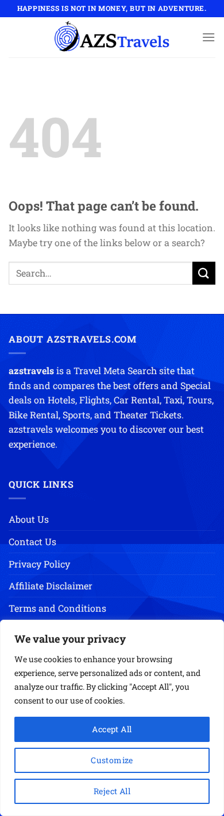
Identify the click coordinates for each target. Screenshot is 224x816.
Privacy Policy (39, 564)
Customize (112, 760)
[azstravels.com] (112, 37)
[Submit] (203, 273)
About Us (29, 519)
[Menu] (208, 37)
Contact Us (32, 541)
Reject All (112, 791)
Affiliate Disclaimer (50, 586)
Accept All (112, 729)
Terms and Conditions (57, 608)
